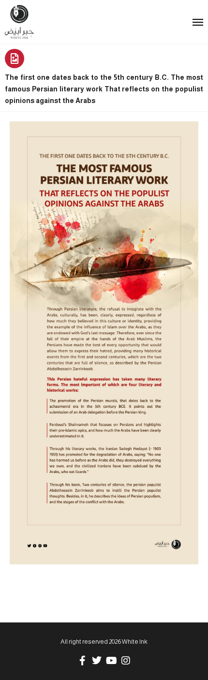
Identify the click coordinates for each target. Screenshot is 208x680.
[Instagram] (126, 660)
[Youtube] (111, 660)
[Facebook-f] (82, 660)
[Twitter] (97, 660)
